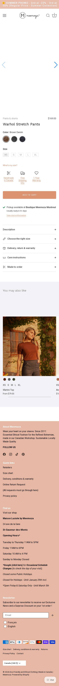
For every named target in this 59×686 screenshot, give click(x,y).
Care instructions (16, 257)
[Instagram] (10, 454)
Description (9, 229)
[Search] (48, 16)
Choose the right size (18, 238)
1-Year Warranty (36, 179)
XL (35, 154)
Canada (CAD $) (11, 663)
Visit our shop (10, 512)
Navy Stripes (9, 379)
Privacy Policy (9, 653)
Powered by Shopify (20, 674)
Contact (20, 653)
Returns (44, 649)
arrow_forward (52, 615)
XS (5, 154)
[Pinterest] (23, 454)
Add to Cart (29, 195)
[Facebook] (4, 454)
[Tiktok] (16, 454)
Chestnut (4, 379)
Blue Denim (22, 139)
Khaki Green (13, 379)
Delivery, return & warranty (21, 248)
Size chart (8, 473)
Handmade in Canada (9, 179)
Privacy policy (10, 496)
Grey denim (14, 139)
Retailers (7, 467)
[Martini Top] (29, 336)
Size (5, 149)
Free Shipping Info (22, 180)
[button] (56, 65)
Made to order (14, 267)
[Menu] (4, 15)
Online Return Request (14, 484)
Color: (13, 132)
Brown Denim (6, 139)
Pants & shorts (10, 118)
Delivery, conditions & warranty (18, 478)
